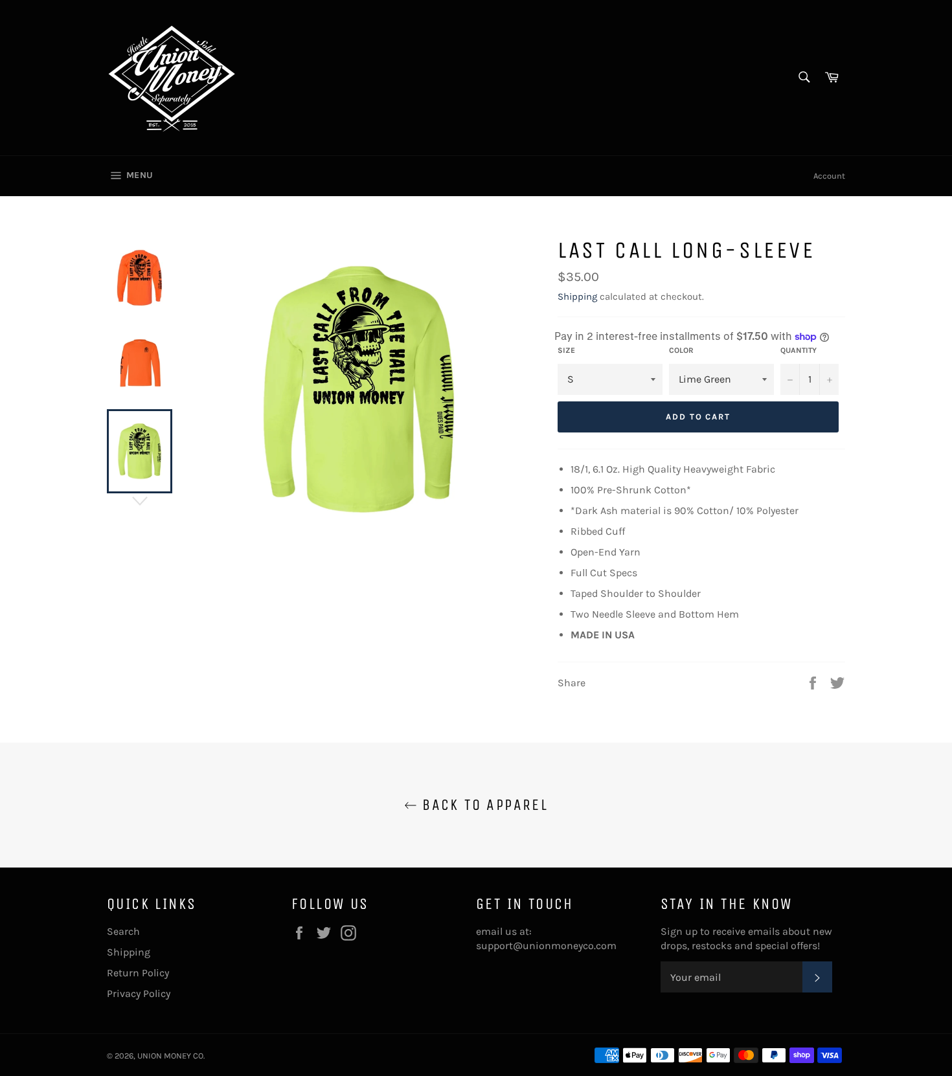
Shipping (577, 296)
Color (681, 350)
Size (566, 350)
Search (123, 931)
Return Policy (138, 973)
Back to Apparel (482, 805)
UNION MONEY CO (170, 1055)
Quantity (798, 350)
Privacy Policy (138, 993)
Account (829, 176)
